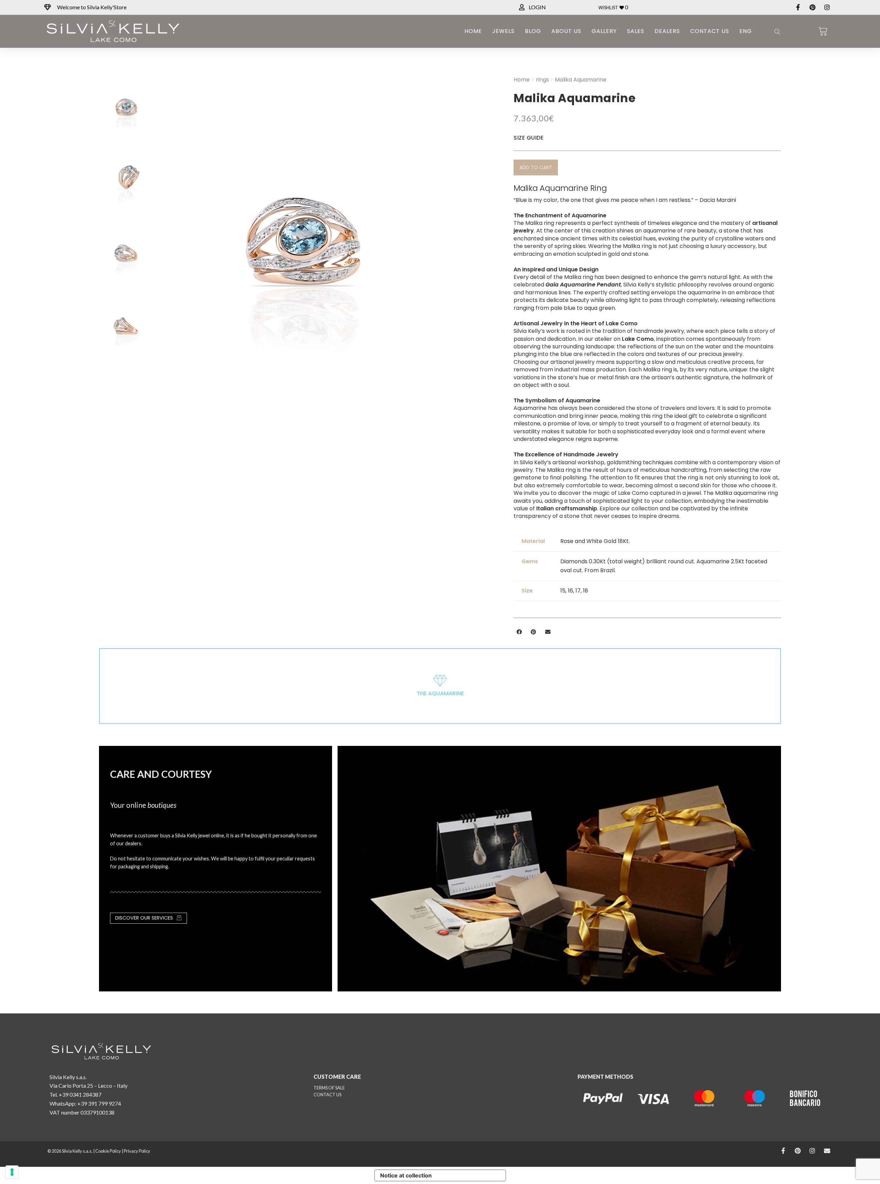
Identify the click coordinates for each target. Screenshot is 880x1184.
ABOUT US (566, 31)
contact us (709, 31)
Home (473, 31)
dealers (667, 31)
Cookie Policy (108, 1151)
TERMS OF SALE (329, 1087)
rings (542, 80)
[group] (332, 247)
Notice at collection (406, 1175)
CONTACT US (327, 1094)
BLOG (533, 31)
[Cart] (823, 31)
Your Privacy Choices (471, 1175)
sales (635, 31)
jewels (503, 31)
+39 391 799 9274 (99, 1103)
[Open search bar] (776, 31)
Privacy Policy (137, 1151)
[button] (536, 167)
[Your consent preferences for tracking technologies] (12, 1171)
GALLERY (604, 31)
